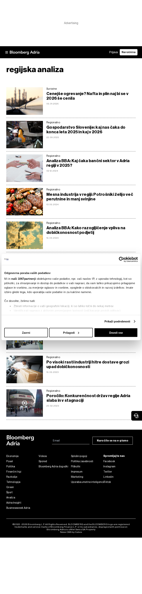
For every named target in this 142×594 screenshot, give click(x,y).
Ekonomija (12, 456)
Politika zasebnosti (82, 461)
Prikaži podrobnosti (117, 321)
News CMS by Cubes (71, 532)
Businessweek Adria (18, 507)
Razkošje (11, 476)
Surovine (51, 88)
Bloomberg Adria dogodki (53, 466)
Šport (9, 492)
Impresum (76, 471)
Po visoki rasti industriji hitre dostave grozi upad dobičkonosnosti (87, 364)
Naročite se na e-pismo (112, 440)
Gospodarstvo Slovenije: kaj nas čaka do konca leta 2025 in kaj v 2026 (86, 129)
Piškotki (75, 466)
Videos (43, 456)
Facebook (109, 461)
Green (10, 487)
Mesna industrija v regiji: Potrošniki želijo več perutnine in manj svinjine (89, 196)
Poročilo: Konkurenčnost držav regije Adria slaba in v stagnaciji (88, 398)
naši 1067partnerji (23, 278)
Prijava (113, 52)
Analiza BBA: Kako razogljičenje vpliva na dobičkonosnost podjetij (85, 230)
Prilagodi (69, 332)
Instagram (109, 466)
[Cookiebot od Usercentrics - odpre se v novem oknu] (121, 259)
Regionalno (53, 122)
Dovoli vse (116, 332)
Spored (43, 461)
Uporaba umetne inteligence (87, 481)
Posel (9, 461)
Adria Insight (13, 502)
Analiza (10, 497)
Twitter (107, 471)
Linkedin (108, 476)
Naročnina (129, 52)
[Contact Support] (136, 416)
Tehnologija (13, 481)
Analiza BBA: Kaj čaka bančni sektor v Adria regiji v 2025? (88, 163)
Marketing (77, 476)
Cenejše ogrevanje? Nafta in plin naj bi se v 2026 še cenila (87, 96)
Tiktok (107, 481)
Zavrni (26, 332)
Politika (10, 466)
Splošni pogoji (79, 456)
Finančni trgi (13, 471)
